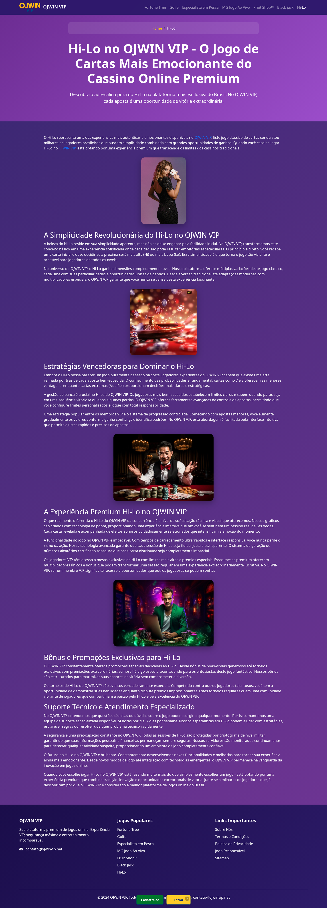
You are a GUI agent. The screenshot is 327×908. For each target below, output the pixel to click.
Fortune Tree (155, 7)
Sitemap (222, 858)
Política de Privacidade (234, 843)
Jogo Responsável (230, 850)
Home (157, 28)
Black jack (285, 7)
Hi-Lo (301, 7)
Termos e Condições (232, 836)
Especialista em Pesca (200, 7)
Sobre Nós (224, 829)
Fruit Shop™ (264, 7)
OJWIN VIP (202, 137)
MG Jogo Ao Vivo (236, 7)
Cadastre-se (150, 900)
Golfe (174, 7)
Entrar (178, 900)
